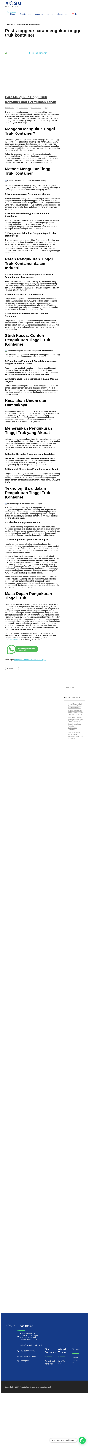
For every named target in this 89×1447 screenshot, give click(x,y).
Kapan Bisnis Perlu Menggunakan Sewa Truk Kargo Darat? (75, 712)
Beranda (10, 24)
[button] (82, 1440)
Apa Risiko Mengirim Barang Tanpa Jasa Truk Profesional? (75, 719)
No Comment (36, 108)
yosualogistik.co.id (12, 640)
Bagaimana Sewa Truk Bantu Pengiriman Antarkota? (74, 727)
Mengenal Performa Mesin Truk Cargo (30, 660)
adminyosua (23, 108)
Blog (46, 108)
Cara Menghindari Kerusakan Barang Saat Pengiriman (75, 706)
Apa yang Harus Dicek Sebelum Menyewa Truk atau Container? (75, 735)
